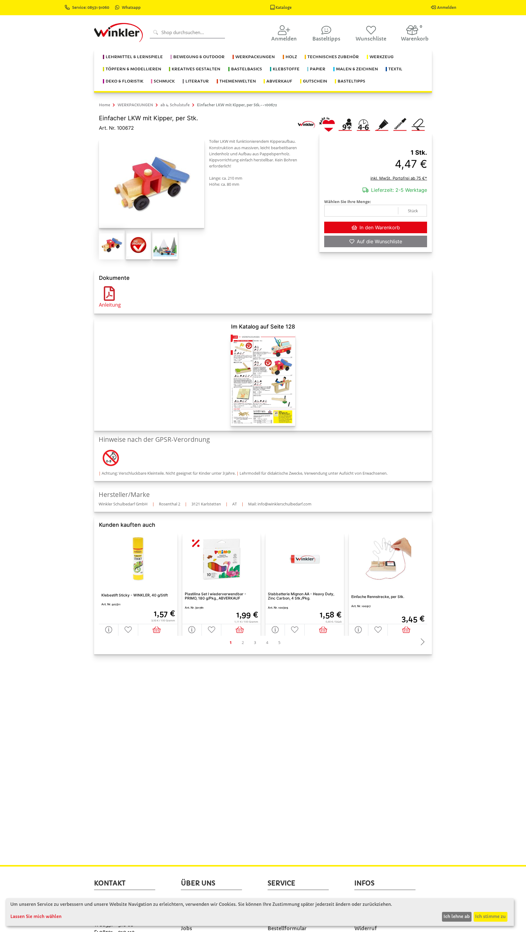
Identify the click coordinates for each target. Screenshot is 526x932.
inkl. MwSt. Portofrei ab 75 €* (398, 178)
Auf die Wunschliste (379, 241)
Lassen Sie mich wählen (35, 916)
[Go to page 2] (242, 643)
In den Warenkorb (379, 227)
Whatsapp (131, 7)
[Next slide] (421, 642)
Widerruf (365, 928)
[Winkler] (306, 124)
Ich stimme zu (490, 916)
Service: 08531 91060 (91, 7)
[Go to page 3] (254, 643)
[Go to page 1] (230, 643)
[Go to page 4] (267, 643)
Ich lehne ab (457, 916)
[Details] (108, 630)
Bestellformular (287, 928)
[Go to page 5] (279, 643)
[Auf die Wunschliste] (128, 630)
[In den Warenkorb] (157, 630)
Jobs (186, 928)
